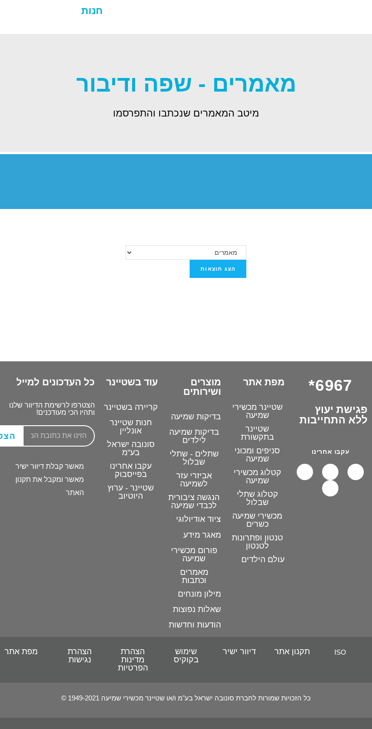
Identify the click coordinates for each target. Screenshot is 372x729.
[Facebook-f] (356, 472)
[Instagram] (305, 472)
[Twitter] (330, 488)
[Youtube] (330, 472)
